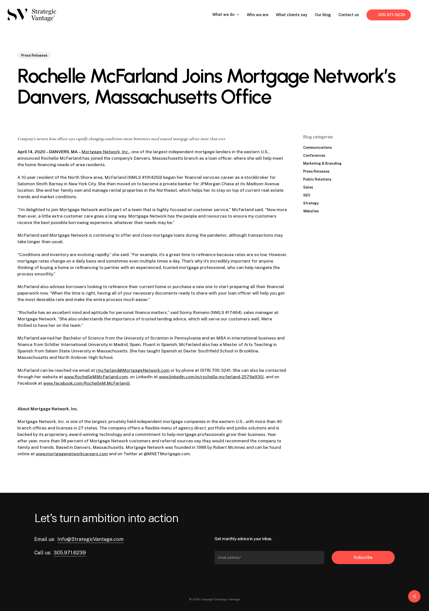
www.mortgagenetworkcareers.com (72, 453)
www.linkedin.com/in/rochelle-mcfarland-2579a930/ (211, 376)
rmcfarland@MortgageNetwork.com (133, 370)
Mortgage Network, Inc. (105, 151)
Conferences (314, 155)
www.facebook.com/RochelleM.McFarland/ (86, 383)
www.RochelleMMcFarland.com (96, 376)
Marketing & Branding (322, 163)
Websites (311, 211)
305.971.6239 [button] (70, 553)
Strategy (311, 203)
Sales (308, 187)
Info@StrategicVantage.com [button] (90, 539)
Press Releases (34, 55)
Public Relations (317, 179)
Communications (317, 148)
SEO (306, 195)
